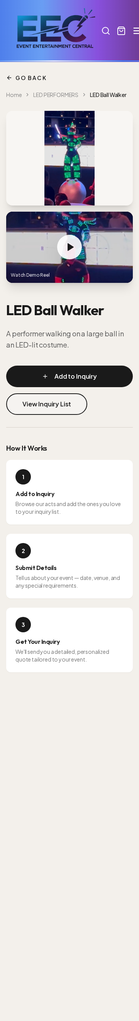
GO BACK (31, 77)
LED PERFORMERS (55, 94)
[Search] (105, 30)
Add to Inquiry (75, 376)
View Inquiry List (46, 404)
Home (14, 94)
